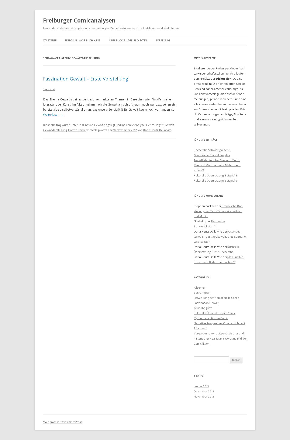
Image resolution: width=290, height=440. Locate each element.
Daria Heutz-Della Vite (157, 130)
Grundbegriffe (203, 308)
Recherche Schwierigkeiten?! (212, 150)
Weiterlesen (53, 115)
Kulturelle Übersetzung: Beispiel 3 (215, 175)
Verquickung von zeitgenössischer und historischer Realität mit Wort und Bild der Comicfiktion (220, 338)
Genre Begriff (154, 125)
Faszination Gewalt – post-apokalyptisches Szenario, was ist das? (220, 237)
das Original (201, 293)
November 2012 (204, 396)
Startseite (49, 40)
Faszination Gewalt (91, 125)
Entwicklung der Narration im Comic (216, 298)
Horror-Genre (77, 130)
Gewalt (169, 125)
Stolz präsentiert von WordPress (62, 422)
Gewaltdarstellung (55, 130)
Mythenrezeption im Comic (211, 318)
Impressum (163, 40)
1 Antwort (49, 89)
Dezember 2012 (204, 391)
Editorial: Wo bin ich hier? (82, 40)
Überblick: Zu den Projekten (128, 40)
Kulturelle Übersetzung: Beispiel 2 (215, 180)
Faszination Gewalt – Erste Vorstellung (85, 78)
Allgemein (200, 287)
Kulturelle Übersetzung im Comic (214, 313)
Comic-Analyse (135, 125)
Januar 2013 (201, 386)
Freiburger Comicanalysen (79, 20)
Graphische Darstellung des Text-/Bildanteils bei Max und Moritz (218, 211)
